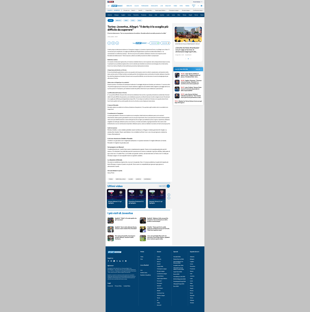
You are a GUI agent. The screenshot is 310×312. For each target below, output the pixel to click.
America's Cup (160, 293)
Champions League (162, 269)
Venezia (192, 302)
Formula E (159, 283)
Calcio (158, 256)
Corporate (110, 286)
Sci (157, 300)
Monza (191, 285)
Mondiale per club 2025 (179, 276)
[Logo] (117, 6)
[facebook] (108, 261)
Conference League (162, 273)
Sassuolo (192, 295)
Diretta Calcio (143, 272)
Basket (158, 290)
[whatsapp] (114, 261)
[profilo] (201, 6)
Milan (191, 283)
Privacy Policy (118, 286)
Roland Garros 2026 (178, 259)
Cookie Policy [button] (127, 286)
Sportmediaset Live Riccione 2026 (178, 262)
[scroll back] (169, 194)
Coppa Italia (160, 266)
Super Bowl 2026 (177, 271)
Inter (191, 273)
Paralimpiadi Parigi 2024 (179, 281)
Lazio (191, 278)
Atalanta (192, 256)
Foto (141, 259)
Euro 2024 (176, 286)
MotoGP (159, 285)
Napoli (191, 288)
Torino (191, 298)
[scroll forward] (169, 198)
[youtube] (126, 261)
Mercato (159, 259)
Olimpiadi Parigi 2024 (178, 284)
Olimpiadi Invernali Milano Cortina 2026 (178, 268)
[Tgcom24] (111, 2)
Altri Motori (160, 288)
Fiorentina (192, 266)
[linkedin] (120, 261)
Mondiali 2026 (177, 256)
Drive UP (159, 305)
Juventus (192, 276)
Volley (158, 302)
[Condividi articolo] (109, 43)
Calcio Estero (160, 276)
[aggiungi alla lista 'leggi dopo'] (113, 43)
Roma (191, 293)
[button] (111, 20)
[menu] (108, 6)
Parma (191, 290)
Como (191, 264)
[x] (117, 261)
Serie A (158, 261)
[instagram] (111, 261)
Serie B (158, 264)
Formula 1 (159, 281)
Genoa (191, 271)
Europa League (160, 271)
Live (141, 270)
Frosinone (192, 269)
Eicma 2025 (176, 274)
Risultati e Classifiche (145, 275)
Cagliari (192, 261)
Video (141, 256)
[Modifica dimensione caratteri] (117, 43)
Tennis (158, 298)
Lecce (191, 281)
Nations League (161, 295)
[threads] (123, 261)
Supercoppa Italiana (162, 278)
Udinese (192, 300)
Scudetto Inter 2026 (178, 265)
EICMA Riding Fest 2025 (179, 279)
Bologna (192, 259)
